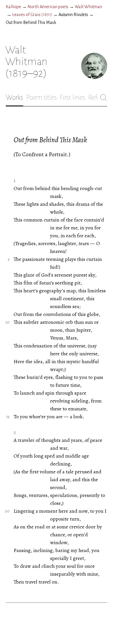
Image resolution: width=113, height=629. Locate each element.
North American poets (48, 6)
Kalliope (13, 6)
